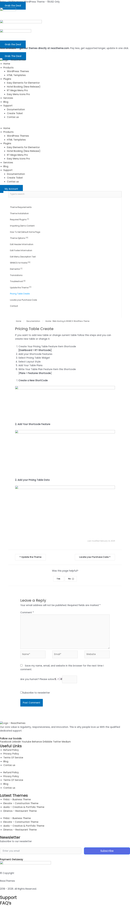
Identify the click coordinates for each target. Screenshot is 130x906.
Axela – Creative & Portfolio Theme (23, 807)
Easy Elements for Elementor (23, 82)
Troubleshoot (17, 281)
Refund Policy (11, 750)
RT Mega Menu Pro (17, 90)
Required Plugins (19, 219)
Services (8, 98)
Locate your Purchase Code (23, 300)
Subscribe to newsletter (36, 692)
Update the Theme (20, 287)
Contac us (13, 117)
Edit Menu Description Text (23, 256)
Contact (14, 306)
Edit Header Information (21, 244)
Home (6, 63)
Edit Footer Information (21, 250)
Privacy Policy (11, 753)
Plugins (7, 79)
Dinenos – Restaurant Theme (20, 811)
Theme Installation (19, 213)
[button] (65, 125)
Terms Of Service (13, 757)
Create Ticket (15, 113)
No (70, 578)
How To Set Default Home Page (25, 232)
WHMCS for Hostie (20, 262)
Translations (16, 275)
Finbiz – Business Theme (17, 799)
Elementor (16, 269)
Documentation (16, 109)
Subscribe (107, 851)
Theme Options (19, 238)
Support (8, 105)
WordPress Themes (18, 71)
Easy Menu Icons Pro (18, 94)
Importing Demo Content (22, 225)
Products (8, 67)
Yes (58, 578)
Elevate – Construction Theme (20, 803)
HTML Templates (16, 75)
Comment (27, 612)
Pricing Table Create (20, 293)
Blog (5, 102)
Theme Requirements (21, 207)
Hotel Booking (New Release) (23, 86)
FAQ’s (5, 903)
